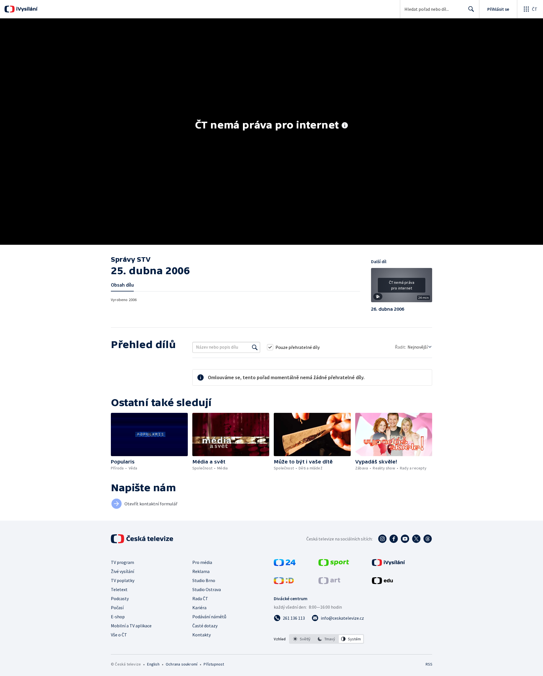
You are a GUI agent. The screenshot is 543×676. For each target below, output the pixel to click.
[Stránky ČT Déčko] (284, 582)
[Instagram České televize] (382, 538)
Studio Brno (203, 580)
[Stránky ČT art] (329, 582)
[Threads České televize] (427, 538)
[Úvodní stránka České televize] (142, 538)
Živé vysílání (122, 571)
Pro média (202, 562)
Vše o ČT (119, 635)
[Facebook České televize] (393, 538)
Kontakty (201, 635)
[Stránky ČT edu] (382, 582)
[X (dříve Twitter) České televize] (416, 538)
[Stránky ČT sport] (333, 564)
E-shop (118, 616)
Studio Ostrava (206, 589)
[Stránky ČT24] (285, 564)
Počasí (117, 607)
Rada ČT (200, 598)
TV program (122, 562)
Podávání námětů (209, 616)
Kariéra (199, 607)
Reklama (201, 571)
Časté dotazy (204, 625)
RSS (429, 664)
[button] (401, 287)
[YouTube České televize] (405, 538)
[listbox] (326, 639)
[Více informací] (344, 126)
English (153, 664)
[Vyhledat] (255, 347)
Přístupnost (214, 664)
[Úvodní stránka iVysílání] (26, 9)
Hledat (471, 9)
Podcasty (120, 598)
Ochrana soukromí (181, 664)
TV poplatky (122, 580)
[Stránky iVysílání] (388, 564)
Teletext (119, 589)
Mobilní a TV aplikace (131, 625)
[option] (302, 639)
